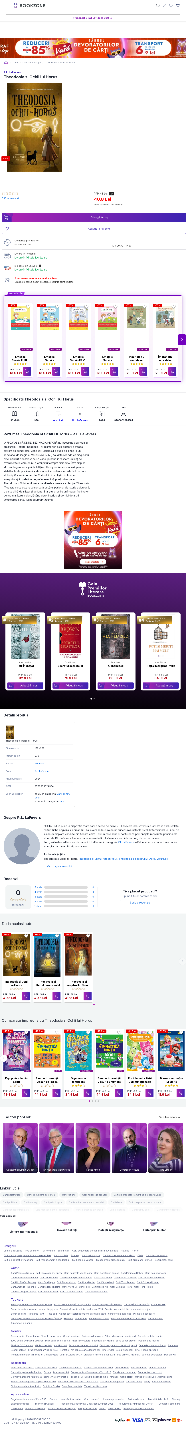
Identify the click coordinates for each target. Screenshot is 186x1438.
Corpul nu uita (122, 1367)
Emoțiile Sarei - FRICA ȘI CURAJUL (78, 360)
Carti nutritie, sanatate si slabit (119, 1255)
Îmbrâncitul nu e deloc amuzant (165, 360)
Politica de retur (136, 1399)
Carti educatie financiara (16, 1209)
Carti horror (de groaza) (94, 1194)
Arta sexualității (61, 1372)
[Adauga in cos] (27, 371)
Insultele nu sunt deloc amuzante (136, 360)
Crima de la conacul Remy (152, 1345)
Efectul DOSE (158, 1304)
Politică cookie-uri (35, 1408)
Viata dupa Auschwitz (22, 1367)
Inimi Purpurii (60, 1345)
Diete (140, 1255)
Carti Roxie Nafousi (155, 1273)
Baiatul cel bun (18, 1350)
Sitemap (176, 1399)
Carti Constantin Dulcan (106, 1273)
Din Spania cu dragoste (57, 1340)
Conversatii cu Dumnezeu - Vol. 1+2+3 (91, 1372)
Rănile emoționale (161, 1381)
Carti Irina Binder (86, 1282)
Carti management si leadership (52, 1209)
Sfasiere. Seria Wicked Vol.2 (43, 1350)
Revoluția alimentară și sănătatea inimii (31, 1304)
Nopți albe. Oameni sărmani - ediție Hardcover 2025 (75, 1309)
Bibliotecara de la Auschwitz (26, 1386)
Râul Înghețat (25, 665)
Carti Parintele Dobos (132, 1273)
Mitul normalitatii (43, 1345)
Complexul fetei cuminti (150, 1336)
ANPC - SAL (114, 1408)
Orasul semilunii (71, 1336)
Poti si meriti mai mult (128, 1354)
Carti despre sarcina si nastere (145, 1202)
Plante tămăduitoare (144, 1313)
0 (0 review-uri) (10, 198)
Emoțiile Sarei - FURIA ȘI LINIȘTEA (20, 360)
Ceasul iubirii (18, 1336)
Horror (135, 1250)
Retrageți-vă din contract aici (139, 1408)
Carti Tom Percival (125, 1282)
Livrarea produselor (113, 1399)
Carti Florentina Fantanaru (24, 1277)
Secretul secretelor (70, 665)
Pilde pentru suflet (99, 1318)
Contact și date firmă (170, 1403)
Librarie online (6, 63)
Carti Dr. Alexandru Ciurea (49, 1273)
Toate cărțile (48, 1250)
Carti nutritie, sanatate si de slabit (86, 1202)
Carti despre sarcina (156, 1255)
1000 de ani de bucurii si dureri (27, 1340)
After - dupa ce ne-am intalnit (120, 1336)
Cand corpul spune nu (70, 1367)
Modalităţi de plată (158, 1399)
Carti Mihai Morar (103, 1277)
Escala (47, 1372)
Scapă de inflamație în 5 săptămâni (72, 1304)
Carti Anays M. (69, 1286)
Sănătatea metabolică (120, 1313)
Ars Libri (58, 420)
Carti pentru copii (141, 1209)
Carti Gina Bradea (49, 1277)
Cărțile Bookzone (13, 1250)
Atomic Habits (164, 1376)
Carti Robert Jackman (125, 1277)
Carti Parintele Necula (168, 1209)
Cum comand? (92, 1399)
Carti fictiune (69, 1194)
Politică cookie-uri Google (62, 1408)
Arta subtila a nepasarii (112, 1381)
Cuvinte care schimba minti (98, 1367)
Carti (61, 801)
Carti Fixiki (84, 1286)
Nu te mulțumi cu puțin (138, 1309)
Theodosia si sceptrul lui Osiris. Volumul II (143, 858)
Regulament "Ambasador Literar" (136, 1403)
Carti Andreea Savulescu (151, 1277)
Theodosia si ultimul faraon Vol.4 (98, 858)
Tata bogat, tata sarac (124, 1372)
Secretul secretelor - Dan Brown (158, 1354)
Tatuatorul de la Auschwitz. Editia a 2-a (78, 1381)
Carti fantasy (30, 1202)
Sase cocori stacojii (126, 1340)
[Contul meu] (164, 5)
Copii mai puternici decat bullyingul (118, 1345)
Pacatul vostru (155, 1318)
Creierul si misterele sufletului (99, 1354)
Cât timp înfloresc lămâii (136, 1304)
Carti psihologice (53, 1202)
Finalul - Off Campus (22, 1345)
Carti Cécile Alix (100, 1286)
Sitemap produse (20, 1403)
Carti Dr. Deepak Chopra (24, 1291)
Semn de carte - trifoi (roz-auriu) (28, 1313)
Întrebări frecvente (71, 1399)
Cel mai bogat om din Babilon (26, 1372)
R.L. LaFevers (12, 72)
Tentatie (64, 1350)
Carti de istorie (117, 1209)
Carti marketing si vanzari (89, 1209)
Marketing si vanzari (83, 1260)
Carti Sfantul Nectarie (96, 1291)
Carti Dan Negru (46, 1282)
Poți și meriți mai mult (161, 665)
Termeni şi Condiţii (44, 1403)
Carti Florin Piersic (143, 1286)
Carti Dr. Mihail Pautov (71, 1291)
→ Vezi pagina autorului (58, 866)
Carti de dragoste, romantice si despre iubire (137, 1194)
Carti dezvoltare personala (41, 1194)
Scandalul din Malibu (103, 1340)
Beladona (173, 1345)
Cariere (53, 1399)
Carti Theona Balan (48, 1291)
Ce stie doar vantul (115, 1309)
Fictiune (125, 1250)
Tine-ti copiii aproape (146, 1350)
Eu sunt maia (33, 1336)
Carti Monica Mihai (66, 1282)
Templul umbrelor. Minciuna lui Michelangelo (34, 1354)
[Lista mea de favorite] (171, 5)
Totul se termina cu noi (150, 1372)
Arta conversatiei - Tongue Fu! (66, 1376)
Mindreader (81, 1318)
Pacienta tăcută (134, 1381)
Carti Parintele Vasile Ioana (78, 1273)
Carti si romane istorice (140, 1260)
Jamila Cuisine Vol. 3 (71, 1354)
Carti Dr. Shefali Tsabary (23, 1282)
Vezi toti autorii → (169, 1117)
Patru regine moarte (148, 1340)
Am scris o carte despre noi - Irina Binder (92, 1350)
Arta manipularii (139, 1367)
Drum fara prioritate (72, 1386)
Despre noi (17, 1408)
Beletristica (64, 1250)
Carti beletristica (11, 1194)
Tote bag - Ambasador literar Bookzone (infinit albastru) (76, 1313)
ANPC (102, 1408)
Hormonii (68, 1318)
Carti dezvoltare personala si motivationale (95, 1250)
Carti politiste (10, 1202)
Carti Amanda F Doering (23, 1286)
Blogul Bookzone (87, 1408)
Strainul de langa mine (96, 1376)
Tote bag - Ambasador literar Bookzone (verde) (36, 1318)
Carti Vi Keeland (105, 1282)
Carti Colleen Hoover (148, 1282)
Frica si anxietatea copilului (83, 1345)
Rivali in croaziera (81, 1340)
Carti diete (116, 1202)
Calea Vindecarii (124, 1350)
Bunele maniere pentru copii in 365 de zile (33, 1381)
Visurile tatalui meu (51, 1336)
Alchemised (116, 665)
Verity (147, 1381)
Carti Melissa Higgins (49, 1286)
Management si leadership (110, 1260)
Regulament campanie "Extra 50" (28, 1399)
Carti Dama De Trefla (121, 1286)
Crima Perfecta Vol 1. (46, 1367)
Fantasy (75, 1255)
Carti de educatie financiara (18, 1260)
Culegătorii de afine (21, 1323)
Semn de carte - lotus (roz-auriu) (28, 1309)
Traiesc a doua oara (92, 1336)
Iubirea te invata (157, 1367)
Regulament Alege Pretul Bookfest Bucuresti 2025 (86, 1403)
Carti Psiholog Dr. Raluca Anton (76, 1277)
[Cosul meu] (177, 5)
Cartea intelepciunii (145, 1376)
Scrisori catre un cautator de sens (128, 1318)
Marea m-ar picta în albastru (107, 1304)
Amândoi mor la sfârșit (121, 1376)
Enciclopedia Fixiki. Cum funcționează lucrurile (140, 1082)
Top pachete (32, 1250)
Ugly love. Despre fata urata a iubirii (30, 1376)
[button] (182, 339)
